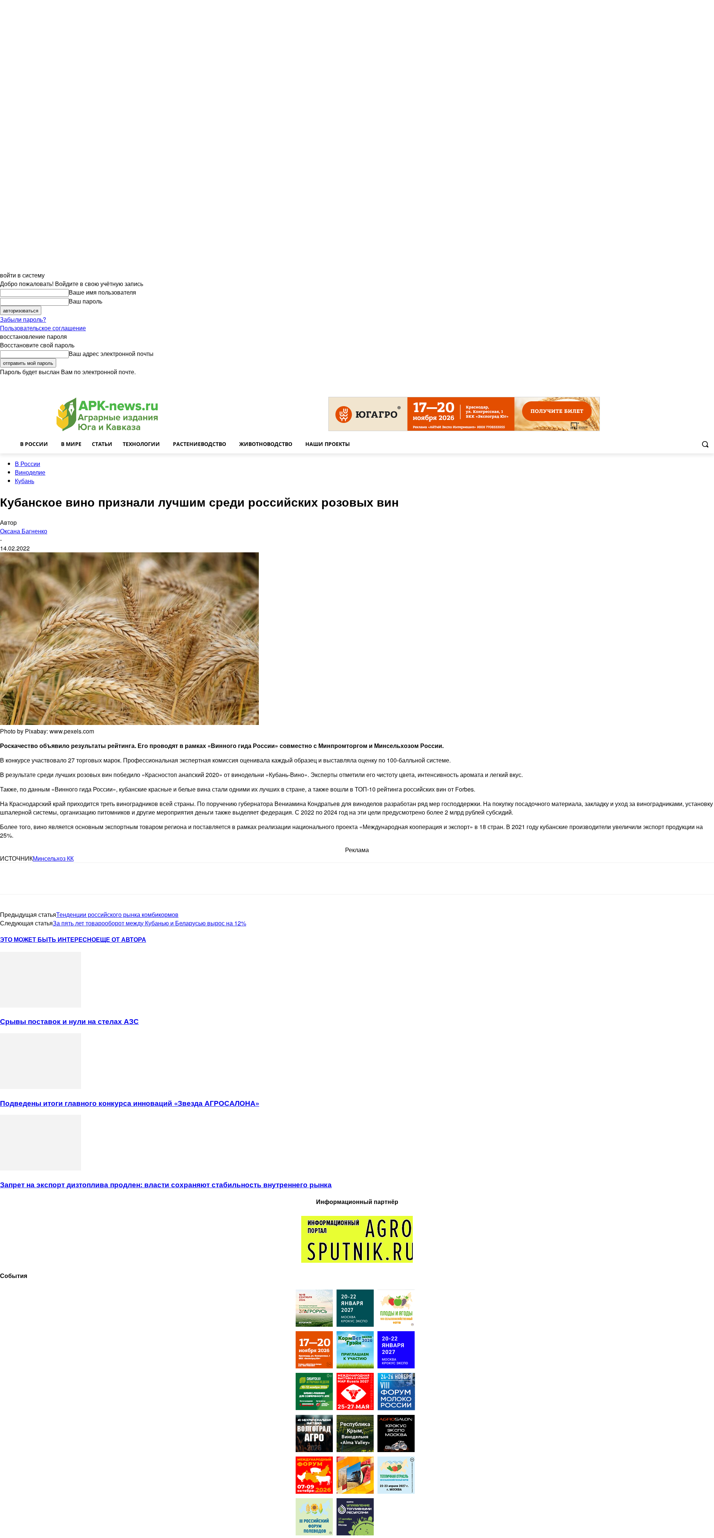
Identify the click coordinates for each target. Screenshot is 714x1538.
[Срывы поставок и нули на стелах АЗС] (40, 1005)
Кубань (24, 480)
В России (27, 463)
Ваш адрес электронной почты (111, 353)
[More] (145, 878)
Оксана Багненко (23, 531)
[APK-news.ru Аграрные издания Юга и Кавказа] (107, 414)
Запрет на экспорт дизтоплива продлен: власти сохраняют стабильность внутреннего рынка (166, 1184)
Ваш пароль (85, 301)
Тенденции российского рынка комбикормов (117, 914)
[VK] (38, 878)
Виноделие (30, 472)
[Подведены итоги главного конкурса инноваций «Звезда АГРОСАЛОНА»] (40, 1086)
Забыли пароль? (23, 319)
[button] (705, 444)
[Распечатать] (118, 878)
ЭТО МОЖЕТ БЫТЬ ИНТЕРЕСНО (48, 939)
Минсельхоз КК (53, 858)
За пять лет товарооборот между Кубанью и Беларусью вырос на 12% (149, 923)
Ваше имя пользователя (102, 292)
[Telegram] (12, 878)
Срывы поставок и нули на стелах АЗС (69, 1021)
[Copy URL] (91, 878)
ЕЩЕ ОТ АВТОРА (121, 939)
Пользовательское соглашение (43, 328)
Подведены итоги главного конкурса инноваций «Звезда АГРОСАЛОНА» (129, 1103)
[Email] (64, 878)
